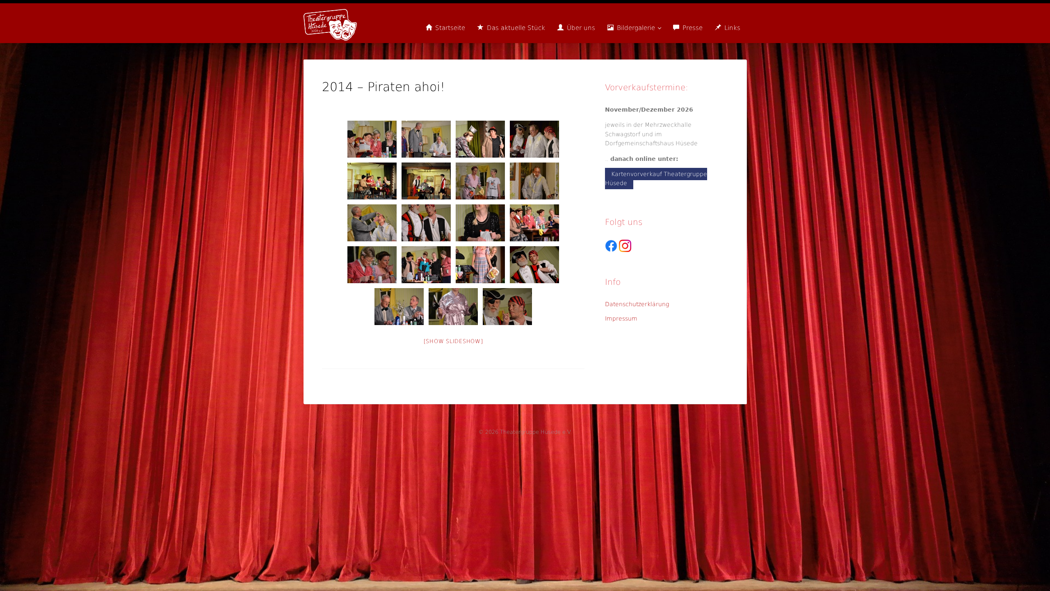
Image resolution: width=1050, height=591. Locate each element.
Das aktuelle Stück (515, 28)
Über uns (580, 28)
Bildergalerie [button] (636, 28)
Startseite (449, 28)
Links (731, 28)
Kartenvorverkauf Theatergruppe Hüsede (656, 178)
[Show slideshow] (453, 341)
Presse (691, 28)
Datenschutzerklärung (637, 304)
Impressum (621, 318)
